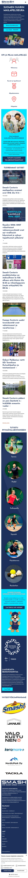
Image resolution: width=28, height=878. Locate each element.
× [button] (26, 855)
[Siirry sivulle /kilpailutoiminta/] (14, 86)
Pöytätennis (4, 841)
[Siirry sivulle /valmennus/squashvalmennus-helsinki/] (14, 522)
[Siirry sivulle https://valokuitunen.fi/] (14, 737)
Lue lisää (3, 863)
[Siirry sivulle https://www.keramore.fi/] (14, 749)
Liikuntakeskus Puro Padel (8, 813)
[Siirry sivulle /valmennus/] (14, 61)
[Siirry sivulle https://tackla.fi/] (14, 773)
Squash (3, 844)
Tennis (3, 834)
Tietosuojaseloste (6, 851)
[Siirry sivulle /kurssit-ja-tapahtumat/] (14, 74)
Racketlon (4, 846)
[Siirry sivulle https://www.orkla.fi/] (14, 707)
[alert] (14, 866)
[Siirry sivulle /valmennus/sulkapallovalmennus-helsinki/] (14, 497)
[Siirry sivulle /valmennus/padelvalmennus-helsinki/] (14, 471)
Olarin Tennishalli (6, 822)
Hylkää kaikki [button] (20, 870)
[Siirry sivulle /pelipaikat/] (14, 99)
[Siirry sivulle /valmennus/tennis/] (14, 446)
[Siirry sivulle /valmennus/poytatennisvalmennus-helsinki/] (14, 549)
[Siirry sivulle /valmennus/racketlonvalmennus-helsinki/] (14, 574)
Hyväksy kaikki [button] (7, 870)
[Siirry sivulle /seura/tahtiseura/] (14, 649)
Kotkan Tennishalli (6, 827)
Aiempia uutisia (6, 423)
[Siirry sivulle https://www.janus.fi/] (14, 722)
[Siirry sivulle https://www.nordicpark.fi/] (14, 761)
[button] (14, 874)
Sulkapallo (4, 839)
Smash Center (5, 811)
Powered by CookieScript (14, 876)
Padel (3, 836)
